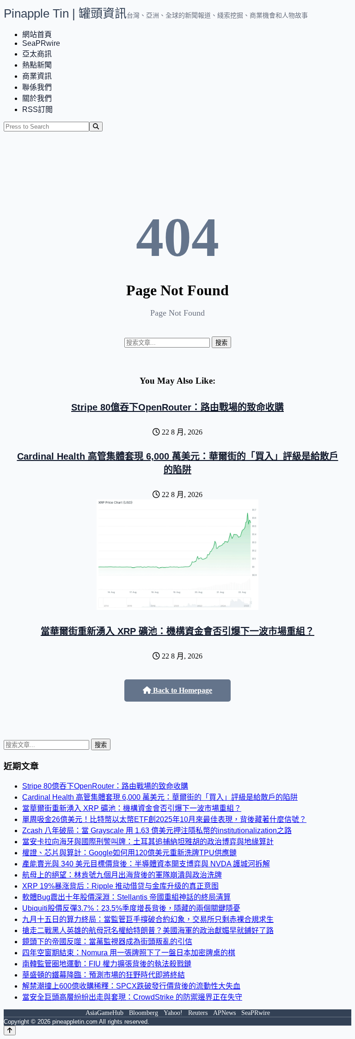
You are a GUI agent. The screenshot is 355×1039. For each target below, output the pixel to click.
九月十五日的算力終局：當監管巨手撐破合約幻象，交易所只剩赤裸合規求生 (148, 919)
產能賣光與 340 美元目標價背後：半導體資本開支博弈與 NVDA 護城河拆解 (146, 864)
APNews (224, 1012)
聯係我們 (37, 87)
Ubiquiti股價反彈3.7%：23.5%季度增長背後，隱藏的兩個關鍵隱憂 (131, 908)
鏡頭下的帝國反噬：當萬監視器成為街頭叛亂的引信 (107, 942)
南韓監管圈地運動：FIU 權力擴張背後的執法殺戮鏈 (106, 964)
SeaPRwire (41, 43)
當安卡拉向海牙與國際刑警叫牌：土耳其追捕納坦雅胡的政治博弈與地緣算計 (148, 842)
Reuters (198, 1012)
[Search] (96, 126)
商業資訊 (37, 76)
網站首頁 (37, 34)
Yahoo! (173, 1012)
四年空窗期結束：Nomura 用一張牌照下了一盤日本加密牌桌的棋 (128, 953)
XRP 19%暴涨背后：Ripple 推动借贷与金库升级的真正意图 (120, 886)
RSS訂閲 (37, 109)
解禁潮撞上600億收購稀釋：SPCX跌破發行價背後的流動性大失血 (131, 986)
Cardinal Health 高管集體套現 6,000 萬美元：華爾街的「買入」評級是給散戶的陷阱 (160, 797)
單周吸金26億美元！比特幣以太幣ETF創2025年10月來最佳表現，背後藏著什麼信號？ (164, 819)
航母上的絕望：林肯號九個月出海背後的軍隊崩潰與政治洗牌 (122, 875)
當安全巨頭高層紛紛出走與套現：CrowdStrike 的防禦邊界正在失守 (132, 997)
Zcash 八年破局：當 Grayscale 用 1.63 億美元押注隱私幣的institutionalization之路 (157, 830)
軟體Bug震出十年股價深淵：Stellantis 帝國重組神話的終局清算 (126, 897)
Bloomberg (143, 1012)
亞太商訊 (37, 54)
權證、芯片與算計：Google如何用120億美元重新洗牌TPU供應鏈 (129, 853)
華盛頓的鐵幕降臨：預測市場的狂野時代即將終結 (103, 975)
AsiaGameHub (104, 1012)
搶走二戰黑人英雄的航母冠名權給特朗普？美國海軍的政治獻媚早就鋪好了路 (148, 930)
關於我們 (37, 98)
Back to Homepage (181, 690)
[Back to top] (10, 1030)
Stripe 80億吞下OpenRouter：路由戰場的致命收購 (177, 407)
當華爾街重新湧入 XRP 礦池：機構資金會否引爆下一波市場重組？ (177, 631)
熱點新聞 (37, 65)
